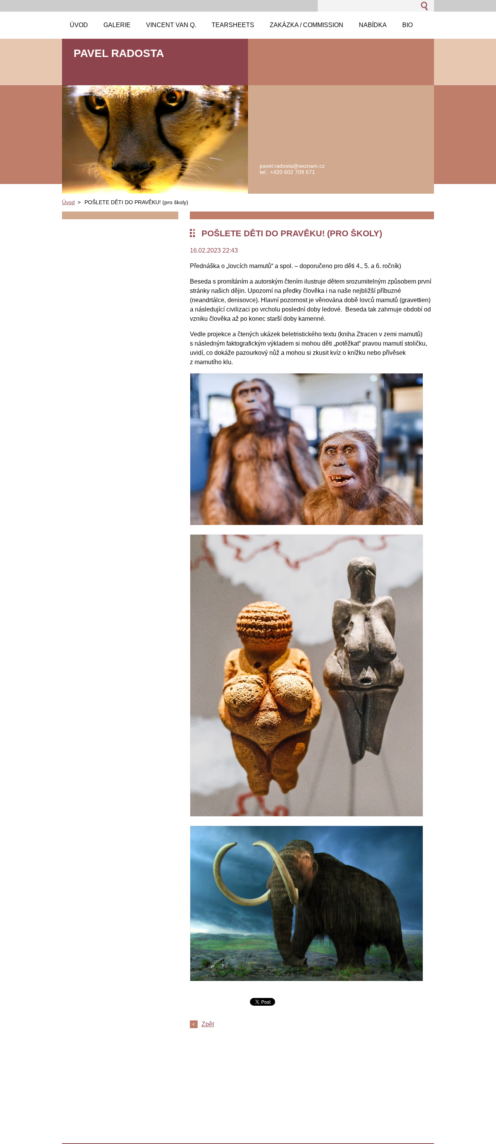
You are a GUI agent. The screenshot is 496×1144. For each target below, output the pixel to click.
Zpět (208, 1024)
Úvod (68, 202)
